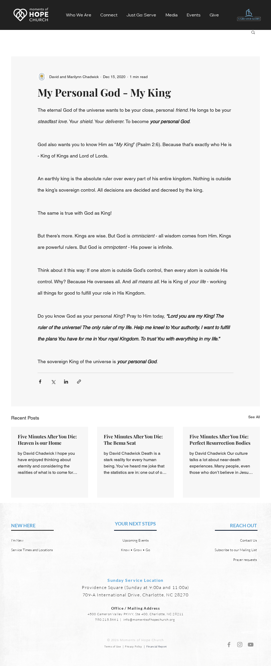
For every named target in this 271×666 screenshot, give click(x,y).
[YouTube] (250, 644)
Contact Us (248, 540)
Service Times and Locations (32, 550)
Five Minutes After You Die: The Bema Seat (133, 439)
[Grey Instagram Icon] (239, 644)
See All (254, 417)
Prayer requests (245, 559)
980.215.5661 (106, 620)
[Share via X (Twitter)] (53, 381)
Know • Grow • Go (135, 550)
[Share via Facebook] (40, 381)
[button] (78, 15)
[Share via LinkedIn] (66, 381)
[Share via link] (79, 381)
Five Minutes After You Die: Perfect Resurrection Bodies (219, 439)
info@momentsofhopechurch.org (149, 620)
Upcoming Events (136, 540)
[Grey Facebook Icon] (228, 644)
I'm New (17, 540)
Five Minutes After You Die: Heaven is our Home (47, 439)
